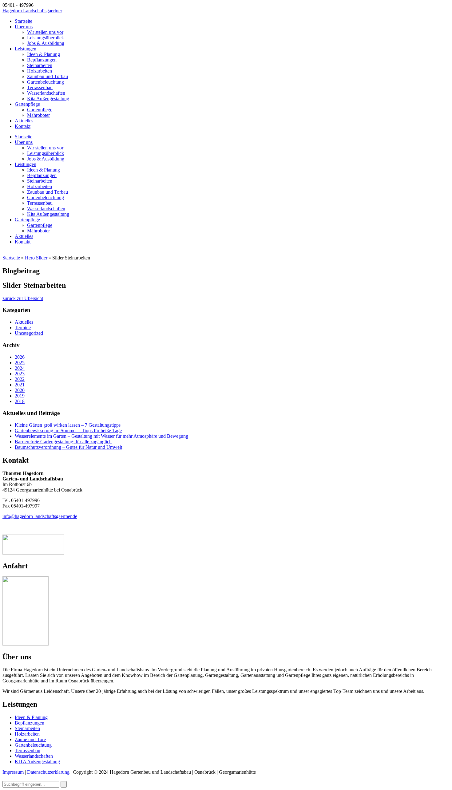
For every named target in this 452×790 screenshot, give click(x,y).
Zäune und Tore (30, 739)
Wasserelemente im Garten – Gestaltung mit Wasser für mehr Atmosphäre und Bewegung (101, 436)
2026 (20, 357)
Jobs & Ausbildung (45, 43)
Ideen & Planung (43, 54)
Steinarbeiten (39, 65)
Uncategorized (29, 333)
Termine (23, 327)
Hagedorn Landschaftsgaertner (32, 10)
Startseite (23, 21)
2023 (20, 373)
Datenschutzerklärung (48, 772)
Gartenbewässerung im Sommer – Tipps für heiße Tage (68, 430)
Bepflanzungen (42, 59)
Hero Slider (36, 257)
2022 (20, 379)
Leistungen (25, 48)
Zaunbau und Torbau (47, 76)
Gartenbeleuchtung (45, 82)
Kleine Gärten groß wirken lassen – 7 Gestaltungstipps (68, 425)
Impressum (13, 772)
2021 (20, 384)
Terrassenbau (40, 87)
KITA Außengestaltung (37, 761)
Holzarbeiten (39, 70)
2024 (20, 368)
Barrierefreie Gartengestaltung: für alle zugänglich (63, 441)
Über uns (24, 26)
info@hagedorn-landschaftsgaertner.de (39, 516)
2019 (20, 395)
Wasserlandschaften (46, 93)
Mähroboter (38, 115)
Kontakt (22, 126)
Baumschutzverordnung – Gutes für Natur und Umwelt (68, 447)
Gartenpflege (27, 104)
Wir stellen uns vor (45, 32)
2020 (20, 390)
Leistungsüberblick (45, 37)
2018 (20, 401)
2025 (20, 362)
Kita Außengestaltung (48, 98)
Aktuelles (24, 120)
